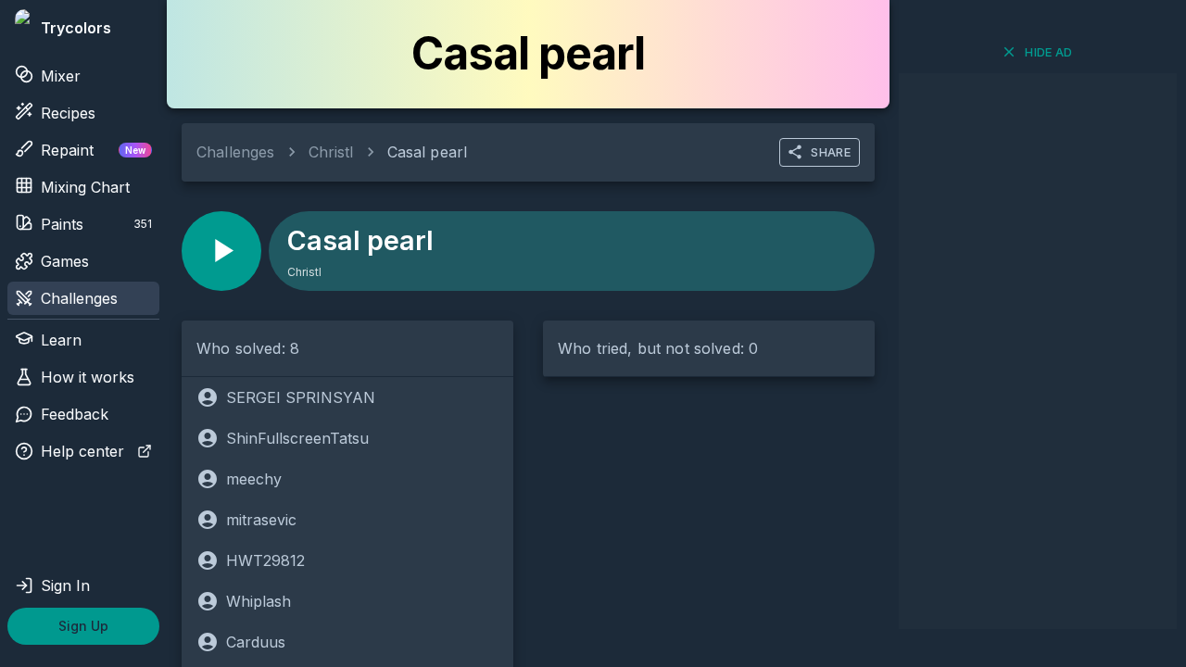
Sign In (65, 585)
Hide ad (1049, 51)
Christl (331, 152)
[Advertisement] (1038, 351)
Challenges (79, 298)
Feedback (74, 414)
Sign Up (83, 626)
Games (65, 261)
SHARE (831, 152)
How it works (87, 377)
